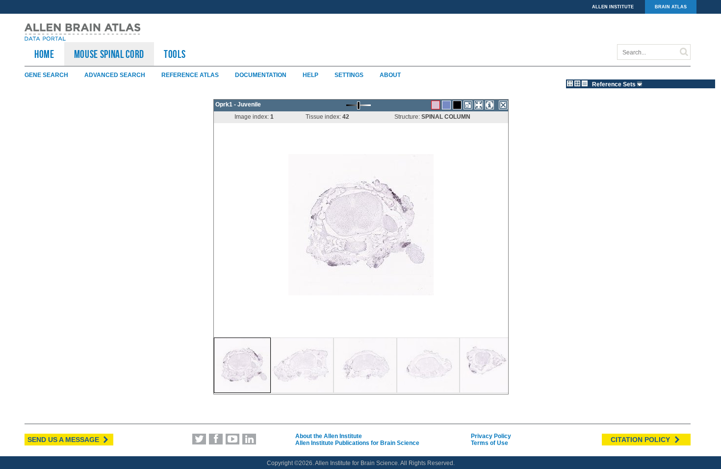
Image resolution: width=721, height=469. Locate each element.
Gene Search (46, 75)
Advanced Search (114, 75)
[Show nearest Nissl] (446, 105)
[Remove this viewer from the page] (503, 105)
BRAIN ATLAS (671, 6)
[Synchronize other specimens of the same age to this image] (478, 105)
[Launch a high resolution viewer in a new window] (468, 105)
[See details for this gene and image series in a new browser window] (489, 105)
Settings (349, 75)
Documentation (260, 75)
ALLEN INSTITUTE (613, 6)
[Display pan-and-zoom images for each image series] (570, 83)
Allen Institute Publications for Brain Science (357, 443)
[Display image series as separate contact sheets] (577, 83)
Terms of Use (489, 443)
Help (310, 75)
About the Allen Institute (328, 436)
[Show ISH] (435, 105)
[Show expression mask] (457, 105)
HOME (44, 54)
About (390, 75)
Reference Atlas (190, 75)
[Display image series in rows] (585, 83)
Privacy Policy (491, 436)
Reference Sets (614, 84)
